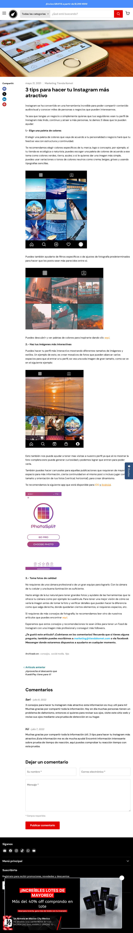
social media (57, 653)
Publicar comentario (42, 825)
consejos (45, 653)
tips (67, 653)
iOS (97, 484)
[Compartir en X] (4, 94)
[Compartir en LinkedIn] (4, 99)
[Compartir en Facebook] (4, 89)
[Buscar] (118, 14)
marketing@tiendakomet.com (92, 638)
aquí (107, 337)
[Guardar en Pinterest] (4, 104)
